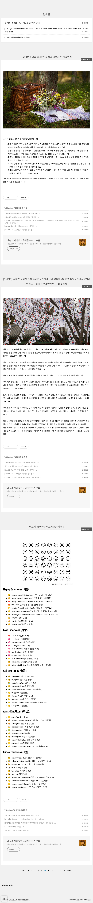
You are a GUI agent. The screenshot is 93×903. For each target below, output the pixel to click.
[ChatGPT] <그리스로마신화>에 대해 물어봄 (18, 230)
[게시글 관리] (15, 197)
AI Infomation (9, 208)
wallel (89, 899)
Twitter (11, 899)
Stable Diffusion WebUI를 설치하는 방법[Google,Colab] (21, 213)
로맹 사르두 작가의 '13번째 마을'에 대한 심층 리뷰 (20, 815)
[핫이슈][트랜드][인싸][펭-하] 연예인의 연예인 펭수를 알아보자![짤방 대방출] (29, 823)
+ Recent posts (7, 885)
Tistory (78, 899)
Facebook (17, 899)
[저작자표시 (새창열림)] (29, 198)
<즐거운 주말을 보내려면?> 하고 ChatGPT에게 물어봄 (22, 23)
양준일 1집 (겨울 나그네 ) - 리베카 (15, 830)
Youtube (22, 899)
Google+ (27, 899)
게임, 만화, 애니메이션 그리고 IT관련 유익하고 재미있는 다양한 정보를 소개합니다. (35, 244)
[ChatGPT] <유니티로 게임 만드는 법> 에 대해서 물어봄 (21, 477)
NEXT (69, 870)
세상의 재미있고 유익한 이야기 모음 (23, 240)
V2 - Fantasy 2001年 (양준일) (13, 826)
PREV (23, 870)
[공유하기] (12, 197)
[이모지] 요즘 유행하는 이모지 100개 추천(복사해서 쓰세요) (23, 819)
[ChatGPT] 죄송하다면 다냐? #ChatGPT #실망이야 (19, 226)
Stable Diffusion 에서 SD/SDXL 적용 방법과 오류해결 (20, 217)
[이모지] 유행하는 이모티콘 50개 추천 (17, 37)
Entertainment (9, 810)
